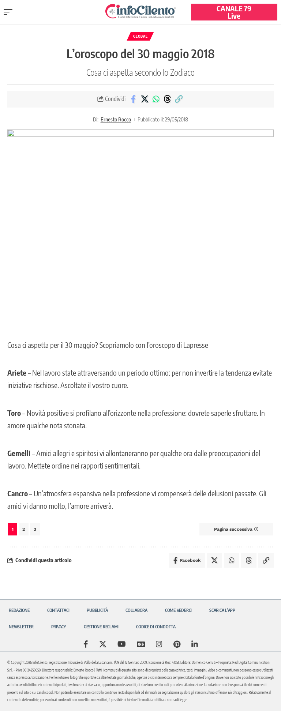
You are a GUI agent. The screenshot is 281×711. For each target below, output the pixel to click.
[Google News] (141, 644)
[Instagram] (159, 644)
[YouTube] (122, 644)
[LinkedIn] (195, 644)
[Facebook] (86, 644)
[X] (102, 644)
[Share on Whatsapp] (156, 99)
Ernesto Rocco (116, 119)
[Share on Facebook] (133, 99)
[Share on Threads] (167, 99)
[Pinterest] (177, 644)
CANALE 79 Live (234, 12)
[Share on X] (144, 99)
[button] (10, 12)
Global (140, 36)
